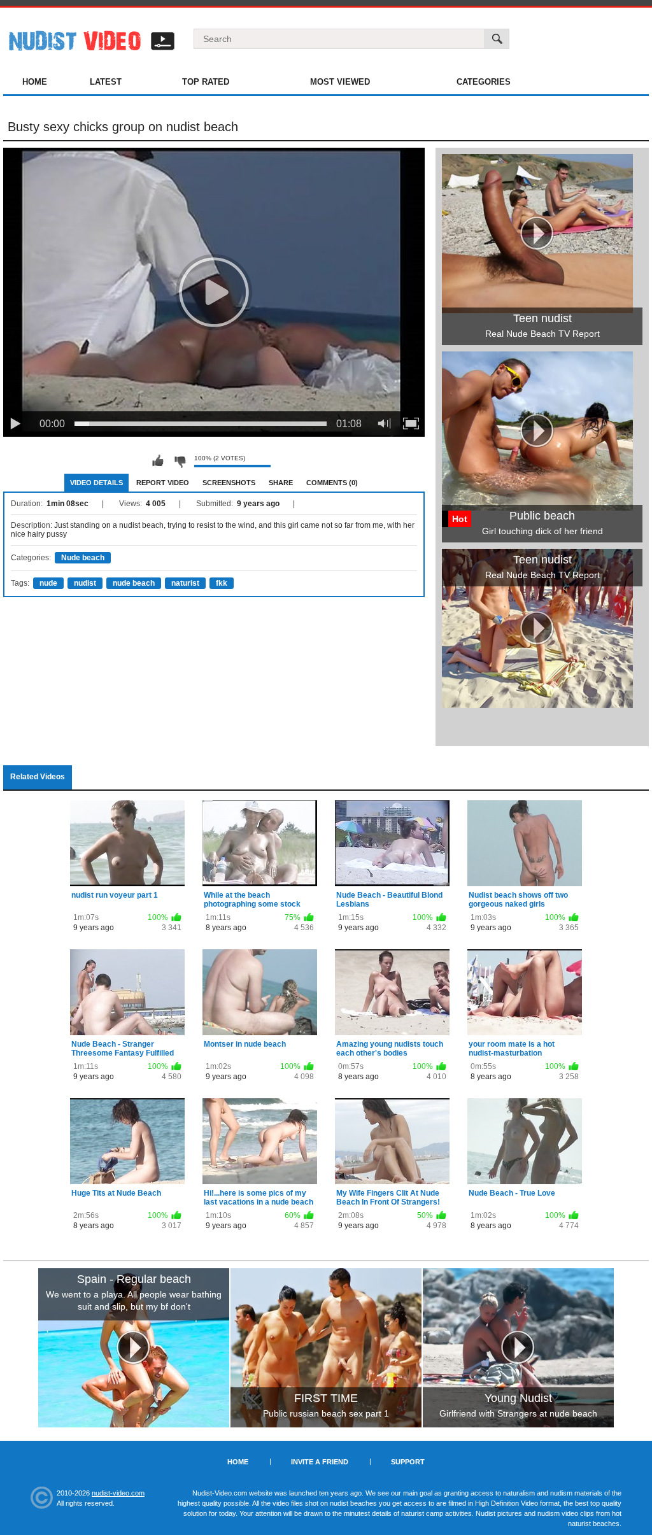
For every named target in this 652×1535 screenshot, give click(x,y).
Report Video (162, 482)
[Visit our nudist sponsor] (537, 703)
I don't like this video (179, 460)
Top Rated (205, 82)
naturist (185, 583)
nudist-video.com (118, 1493)
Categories (484, 82)
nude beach (134, 583)
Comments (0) (332, 482)
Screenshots (228, 482)
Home (34, 82)
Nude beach (82, 557)
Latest (106, 82)
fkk (221, 583)
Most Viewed (340, 82)
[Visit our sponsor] (133, 1347)
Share (281, 482)
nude (48, 583)
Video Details (96, 482)
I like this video (158, 460)
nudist (85, 583)
